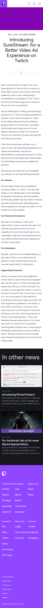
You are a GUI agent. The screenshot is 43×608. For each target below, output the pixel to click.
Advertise (7, 506)
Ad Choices (6, 585)
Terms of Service (8, 577)
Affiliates (5, 598)
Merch (18, 494)
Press (31, 494)
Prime (5, 543)
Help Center (21, 532)
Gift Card (7, 555)
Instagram (33, 537)
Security (19, 537)
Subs (4, 532)
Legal (18, 526)
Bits (4, 526)
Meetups (19, 511)
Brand (18, 500)
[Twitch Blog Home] (3, 3)
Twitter (31, 526)
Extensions (8, 549)
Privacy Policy (6, 581)
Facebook (33, 532)
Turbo (5, 537)
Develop (6, 500)
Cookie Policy (6, 589)
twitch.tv (6, 511)
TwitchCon (20, 506)
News (31, 488)
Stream (6, 488)
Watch (5, 494)
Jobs (17, 488)
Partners (5, 593)
